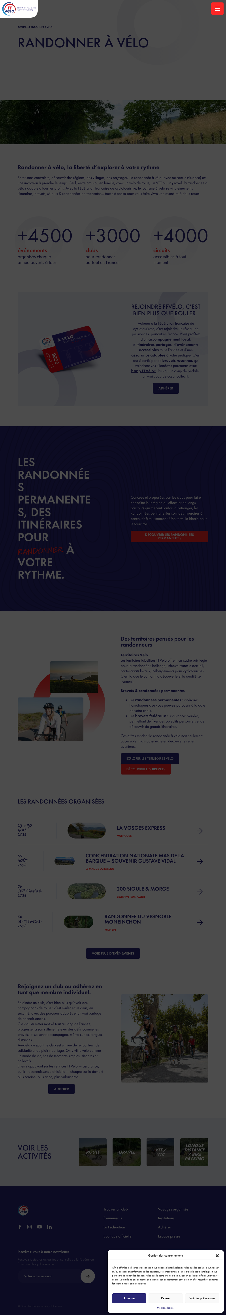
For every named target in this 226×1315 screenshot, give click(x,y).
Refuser (166, 1298)
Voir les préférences (202, 1298)
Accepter (129, 1298)
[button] (217, 1255)
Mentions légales (165, 1307)
